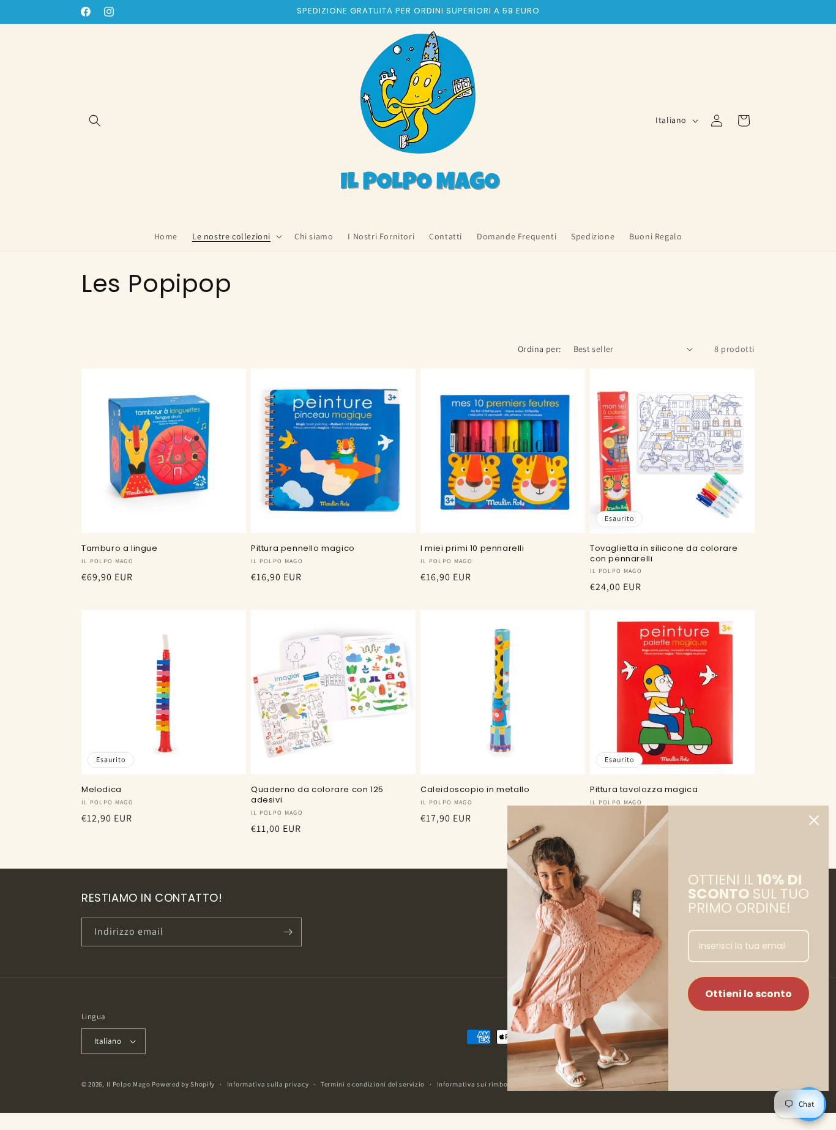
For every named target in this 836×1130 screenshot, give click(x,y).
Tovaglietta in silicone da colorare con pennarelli (664, 554)
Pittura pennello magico (303, 549)
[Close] (814, 820)
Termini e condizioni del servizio (373, 1084)
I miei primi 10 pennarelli (472, 549)
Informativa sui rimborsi (477, 1084)
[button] (94, 120)
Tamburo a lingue (119, 549)
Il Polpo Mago (128, 1084)
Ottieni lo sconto (748, 994)
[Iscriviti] (287, 932)
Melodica (101, 790)
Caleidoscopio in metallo (474, 790)
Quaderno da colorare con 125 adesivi (317, 795)
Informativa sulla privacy (268, 1084)
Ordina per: (539, 348)
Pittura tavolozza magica (644, 790)
